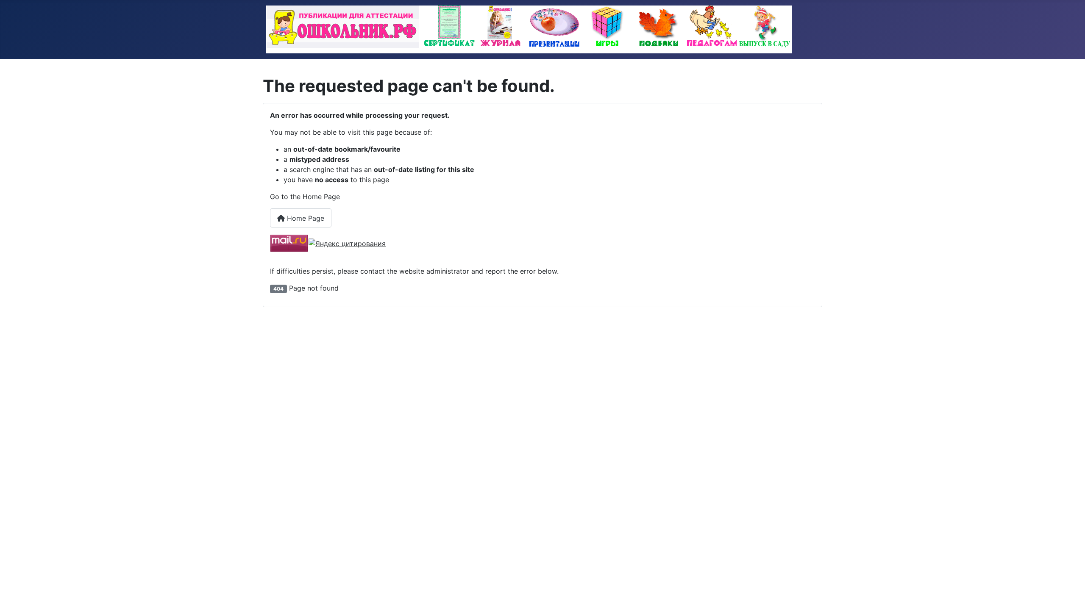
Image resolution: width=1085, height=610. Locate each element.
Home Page (304, 218)
